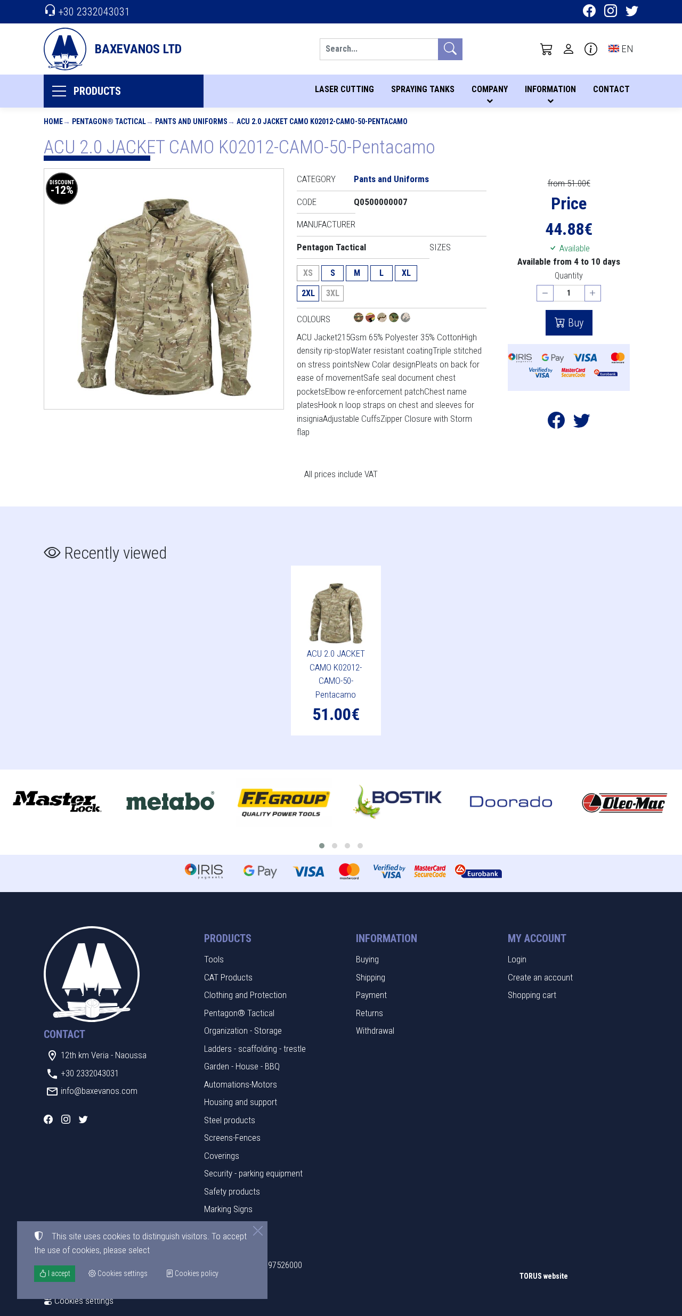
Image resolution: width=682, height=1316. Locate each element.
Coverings (221, 1155)
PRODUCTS (97, 91)
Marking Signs (228, 1209)
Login (517, 959)
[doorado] (511, 802)
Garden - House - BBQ (242, 1066)
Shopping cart (532, 995)
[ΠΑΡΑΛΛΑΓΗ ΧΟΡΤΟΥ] (395, 319)
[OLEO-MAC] (625, 802)
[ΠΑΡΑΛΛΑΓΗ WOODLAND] (371, 319)
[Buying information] (591, 49)
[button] (546, 49)
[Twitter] (632, 12)
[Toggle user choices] (568, 49)
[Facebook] (589, 12)
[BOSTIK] (398, 802)
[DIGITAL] (405, 319)
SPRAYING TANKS (422, 89)
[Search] (450, 49)
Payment (371, 995)
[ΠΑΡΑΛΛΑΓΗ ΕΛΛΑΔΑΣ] (360, 319)
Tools (214, 959)
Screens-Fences (232, 1137)
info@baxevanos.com (99, 1090)
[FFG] (284, 802)
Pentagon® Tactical (109, 121)
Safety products (232, 1191)
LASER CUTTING (344, 89)
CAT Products (228, 977)
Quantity (569, 276)
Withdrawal (375, 1030)
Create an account (540, 977)
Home (53, 121)
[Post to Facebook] (556, 423)
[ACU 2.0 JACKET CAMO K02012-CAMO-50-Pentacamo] (164, 289)
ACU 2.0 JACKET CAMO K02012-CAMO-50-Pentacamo (322, 121)
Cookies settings (82, 1300)
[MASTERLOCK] (57, 802)
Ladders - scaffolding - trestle (255, 1048)
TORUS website (543, 1276)
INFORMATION (550, 89)
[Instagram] (610, 12)
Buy (574, 322)
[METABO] (170, 802)
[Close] (257, 1230)
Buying (367, 959)
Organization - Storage (243, 1030)
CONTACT (611, 89)
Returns (369, 1013)
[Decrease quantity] (545, 293)
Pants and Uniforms (191, 121)
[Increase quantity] (593, 293)
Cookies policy (195, 1273)
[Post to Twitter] (581, 423)
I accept (58, 1273)
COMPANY (490, 89)
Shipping (370, 977)
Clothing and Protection (245, 995)
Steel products (229, 1120)
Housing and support (240, 1102)
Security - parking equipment (253, 1173)
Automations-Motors (240, 1084)
